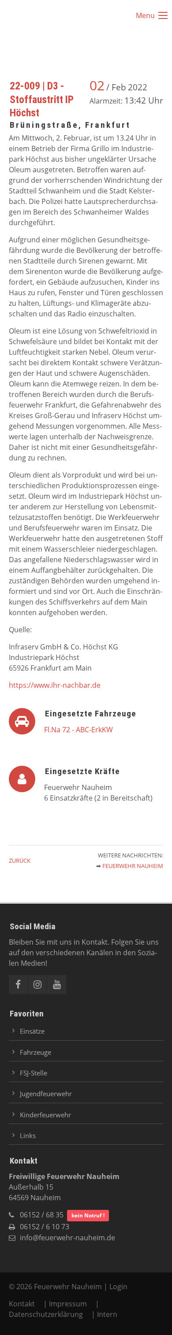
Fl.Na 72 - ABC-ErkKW (78, 729)
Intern (107, 1314)
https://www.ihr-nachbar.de (55, 685)
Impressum (68, 1304)
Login (118, 1286)
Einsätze (32, 1031)
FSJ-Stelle (33, 1072)
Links (28, 1135)
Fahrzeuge (35, 1052)
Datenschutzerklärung (46, 1314)
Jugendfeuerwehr (46, 1093)
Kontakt (23, 1304)
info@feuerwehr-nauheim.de (67, 1237)
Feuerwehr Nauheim (132, 866)
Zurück (19, 860)
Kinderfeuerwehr (45, 1114)
